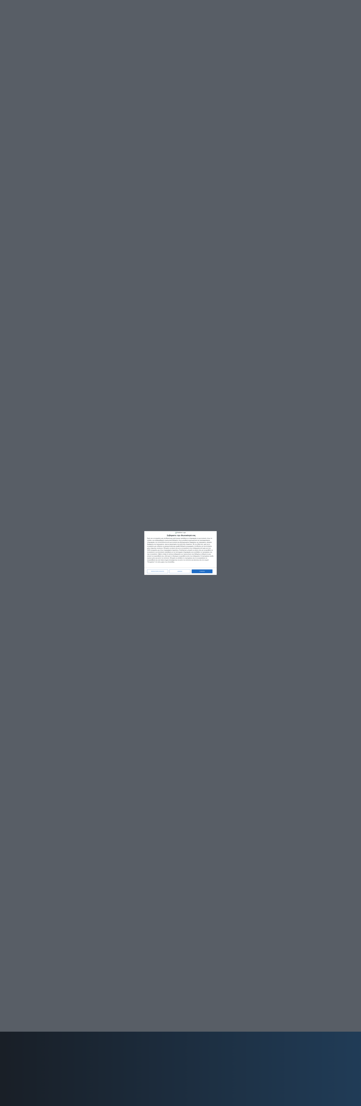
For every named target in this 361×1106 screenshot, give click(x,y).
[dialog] (180, 553)
